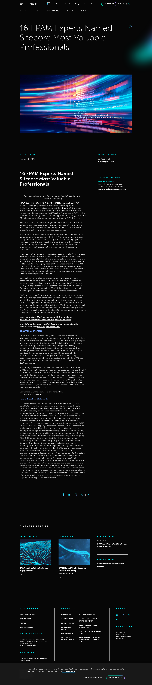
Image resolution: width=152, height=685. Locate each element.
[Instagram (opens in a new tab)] (129, 614)
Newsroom (32, 11)
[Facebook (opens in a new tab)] (123, 614)
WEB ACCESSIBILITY (87, 615)
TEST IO (23, 623)
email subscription (123, 636)
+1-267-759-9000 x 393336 (110, 187)
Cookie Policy (68, 671)
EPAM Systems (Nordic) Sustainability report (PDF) (89, 640)
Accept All (115, 678)
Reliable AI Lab (26, 627)
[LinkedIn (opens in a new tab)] (117, 614)
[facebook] (63, 494)
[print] (76, 494)
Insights (78, 4)
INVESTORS (66, 615)
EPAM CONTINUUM (27, 615)
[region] (76, 674)
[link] (88, 495)
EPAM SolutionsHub (27, 645)
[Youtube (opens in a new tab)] (117, 619)
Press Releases (41, 11)
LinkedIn (38, 394)
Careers (94, 4)
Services (59, 4)
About (86, 4)
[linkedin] (69, 495)
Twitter (26, 394)
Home (21, 11)
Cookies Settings (92, 678)
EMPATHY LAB (25, 619)
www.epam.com (40, 392)
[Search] (129, 4)
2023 (48, 11)
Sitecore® (66, 208)
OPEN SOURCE (67, 619)
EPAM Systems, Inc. (63, 203)
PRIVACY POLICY (68, 623)
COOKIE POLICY (68, 633)
